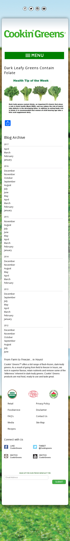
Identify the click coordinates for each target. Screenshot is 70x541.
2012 (6, 325)
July (6, 188)
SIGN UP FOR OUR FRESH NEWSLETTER (35, 473)
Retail (10, 403)
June (6, 192)
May (6, 196)
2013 (6, 289)
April (6, 148)
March (7, 152)
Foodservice (14, 409)
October (8, 177)
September (9, 181)
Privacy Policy (43, 403)
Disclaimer (41, 409)
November (9, 174)
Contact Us (41, 416)
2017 (6, 144)
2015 (6, 216)
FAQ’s (10, 416)
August (7, 185)
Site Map (40, 422)
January (8, 159)
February (8, 156)
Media (11, 422)
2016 (6, 166)
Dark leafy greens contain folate (29, 70)
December (9, 170)
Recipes (12, 428)
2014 (6, 256)
